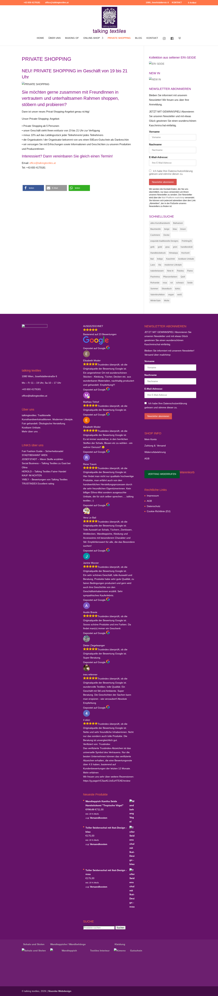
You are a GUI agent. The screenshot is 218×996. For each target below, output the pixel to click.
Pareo (190, 271)
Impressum (153, 495)
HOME (40, 38)
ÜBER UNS (54, 38)
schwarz (180, 283)
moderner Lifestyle (173, 265)
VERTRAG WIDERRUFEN (162, 474)
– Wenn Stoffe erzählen (42, 459)
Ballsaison (178, 223)
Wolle (166, 300)
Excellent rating (38, 483)
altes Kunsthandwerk (160, 223)
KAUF (32, 475)
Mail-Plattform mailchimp (173, 197)
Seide (190, 283)
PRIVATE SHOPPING (119, 38)
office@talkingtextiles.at (42, 163)
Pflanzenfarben (170, 277)
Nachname (155, 144)
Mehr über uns (30, 431)
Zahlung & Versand (155, 445)
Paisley (180, 271)
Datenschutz (153, 506)
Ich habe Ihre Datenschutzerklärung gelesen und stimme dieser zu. (171, 172)
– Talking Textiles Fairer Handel (44, 471)
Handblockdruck (158, 253)
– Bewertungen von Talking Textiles (44, 479)
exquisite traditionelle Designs (164, 241)
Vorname (154, 131)
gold (160, 247)
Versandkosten (98, 817)
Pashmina (155, 277)
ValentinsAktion (157, 294)
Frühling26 (187, 241)
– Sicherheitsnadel (42, 451)
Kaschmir (170, 259)
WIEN (34, 455)
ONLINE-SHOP (91, 38)
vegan (171, 294)
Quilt (183, 277)
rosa (165, 283)
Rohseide (154, 283)
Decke (166, 235)
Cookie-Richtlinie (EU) (158, 511)
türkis (177, 288)
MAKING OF (72, 38)
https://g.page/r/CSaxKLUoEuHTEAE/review (106, 780)
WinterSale (155, 300)
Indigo (160, 259)
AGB (146, 458)
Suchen (120, 927)
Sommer (154, 288)
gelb (152, 247)
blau (175, 229)
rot (171, 283)
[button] (33, 188)
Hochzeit (185, 253)
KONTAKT (177, 3)
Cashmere (155, 235)
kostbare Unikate (186, 259)
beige (166, 229)
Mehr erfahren (91, 772)
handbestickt (186, 247)
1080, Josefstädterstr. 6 (157, 3)
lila (159, 265)
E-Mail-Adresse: (158, 157)
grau (167, 247)
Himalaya (173, 253)
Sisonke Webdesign (59, 991)
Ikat (152, 259)
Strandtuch (167, 288)
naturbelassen (157, 271)
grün (175, 247)
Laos (152, 265)
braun (183, 229)
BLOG (138, 38)
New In (170, 271)
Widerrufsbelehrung (155, 452)
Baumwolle (155, 229)
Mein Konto (150, 439)
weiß (179, 294)
